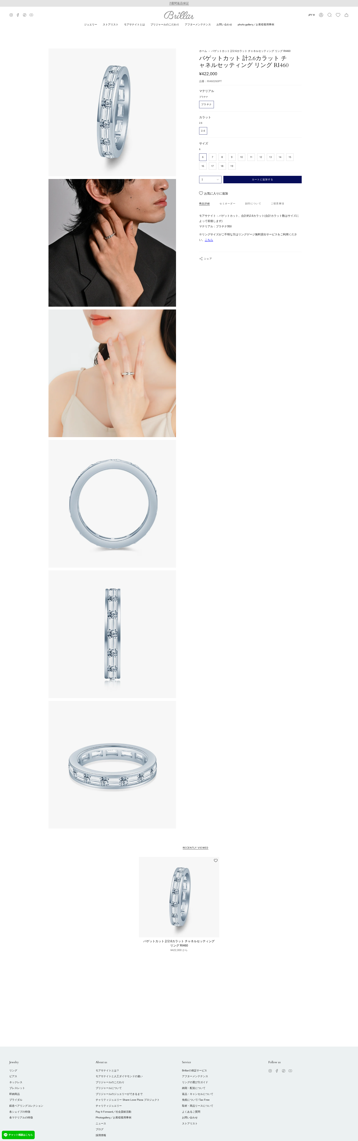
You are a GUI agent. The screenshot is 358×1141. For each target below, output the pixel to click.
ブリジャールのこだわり (110, 1082)
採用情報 (101, 1135)
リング (13, 1070)
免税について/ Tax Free (196, 1099)
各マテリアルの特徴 (21, 1117)
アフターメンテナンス (195, 1076)
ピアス (13, 1076)
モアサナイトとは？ (107, 1070)
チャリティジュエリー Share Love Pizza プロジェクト (128, 1099)
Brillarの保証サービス (194, 1070)
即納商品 (14, 1093)
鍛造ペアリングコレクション (26, 1105)
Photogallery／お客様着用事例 (113, 1117)
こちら (209, 239)
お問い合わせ (190, 1117)
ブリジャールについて (109, 1087)
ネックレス (15, 1082)
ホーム (203, 50)
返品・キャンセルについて (197, 1093)
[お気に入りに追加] (215, 860)
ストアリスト (190, 1123)
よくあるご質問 (191, 1111)
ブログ (99, 1129)
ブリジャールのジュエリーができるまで (119, 1093)
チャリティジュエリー (109, 1105)
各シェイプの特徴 (19, 1111)
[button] (329, 15)
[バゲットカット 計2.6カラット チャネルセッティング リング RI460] (179, 897)
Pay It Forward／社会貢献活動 (113, 1111)
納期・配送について (193, 1087)
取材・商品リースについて (197, 1105)
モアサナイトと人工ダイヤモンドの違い (119, 1076)
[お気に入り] (338, 15)
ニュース (101, 1123)
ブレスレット (17, 1087)
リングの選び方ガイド (195, 1082)
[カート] (346, 15)
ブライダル (15, 1099)
